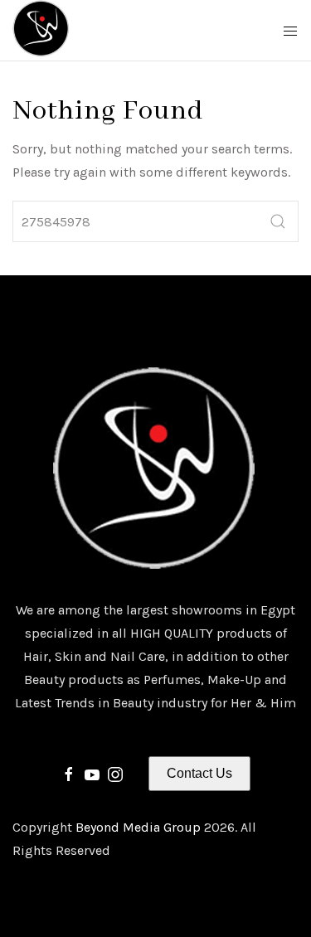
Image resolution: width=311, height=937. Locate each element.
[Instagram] (115, 773)
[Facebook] (69, 773)
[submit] (278, 221)
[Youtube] (92, 773)
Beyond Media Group (139, 827)
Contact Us (199, 773)
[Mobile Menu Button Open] (290, 31)
